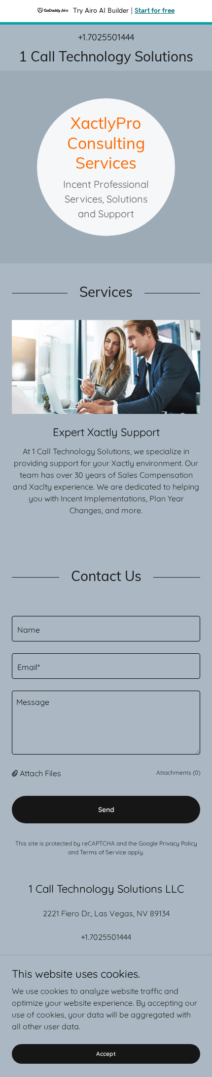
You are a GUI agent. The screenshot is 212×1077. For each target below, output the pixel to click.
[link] (106, 56)
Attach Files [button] (40, 773)
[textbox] (106, 628)
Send (106, 809)
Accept (106, 1053)
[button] (16, 773)
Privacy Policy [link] (178, 843)
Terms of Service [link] (103, 852)
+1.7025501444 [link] (106, 37)
